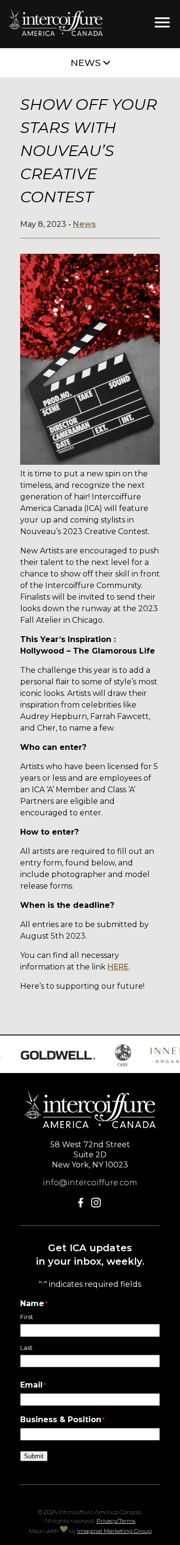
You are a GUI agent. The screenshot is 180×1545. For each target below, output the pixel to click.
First (26, 1317)
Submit (34, 1456)
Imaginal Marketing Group (114, 1530)
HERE (118, 966)
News (84, 224)
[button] (82, 1204)
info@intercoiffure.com (90, 1182)
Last (26, 1347)
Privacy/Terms (115, 1520)
